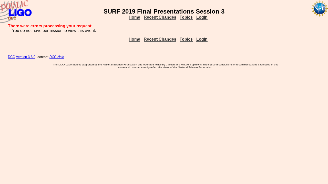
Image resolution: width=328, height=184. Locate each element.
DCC (11, 57)
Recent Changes (160, 17)
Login (202, 17)
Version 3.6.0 (25, 57)
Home (134, 17)
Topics (186, 17)
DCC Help (56, 57)
